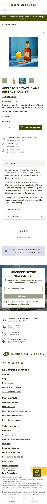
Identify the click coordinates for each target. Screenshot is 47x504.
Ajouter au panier (32, 127)
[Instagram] (17, 363)
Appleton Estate (9, 97)
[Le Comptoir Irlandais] (23, 4)
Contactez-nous (9, 435)
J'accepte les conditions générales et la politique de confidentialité (23, 303)
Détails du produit (12, 210)
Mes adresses (8, 407)
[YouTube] (9, 363)
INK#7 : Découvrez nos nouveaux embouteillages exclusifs (23, 18)
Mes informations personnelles (16, 411)
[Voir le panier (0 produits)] (43, 4)
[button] (4, 127)
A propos (6, 374)
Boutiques (7, 430)
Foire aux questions (11, 452)
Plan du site (7, 461)
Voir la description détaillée (14, 111)
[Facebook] (4, 363)
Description (9, 163)
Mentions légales (10, 466)
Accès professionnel (11, 392)
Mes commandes (10, 402)
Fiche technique (11, 216)
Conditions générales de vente (16, 439)
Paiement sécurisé (10, 448)
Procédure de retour (11, 420)
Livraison (6, 444)
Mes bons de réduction (12, 416)
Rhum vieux (10, 25)
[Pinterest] (13, 363)
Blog (4, 379)
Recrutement (8, 383)
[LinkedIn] (22, 363)
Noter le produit (23, 237)
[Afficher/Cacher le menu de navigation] (3, 4)
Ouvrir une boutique (11, 387)
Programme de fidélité (12, 457)
